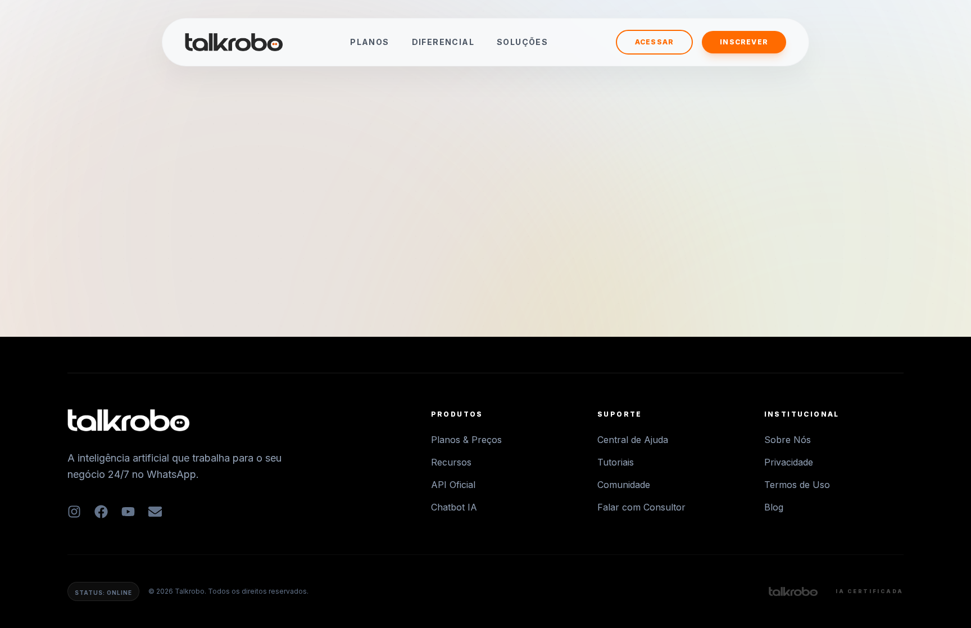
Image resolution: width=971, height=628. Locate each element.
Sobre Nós (787, 439)
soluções (522, 42)
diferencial (443, 42)
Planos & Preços (466, 439)
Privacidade (788, 462)
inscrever (744, 42)
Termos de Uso (797, 484)
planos (369, 42)
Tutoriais (615, 462)
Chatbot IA (454, 507)
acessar (654, 42)
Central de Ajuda (632, 439)
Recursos (451, 462)
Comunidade (623, 484)
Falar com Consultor (641, 507)
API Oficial (453, 484)
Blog (773, 507)
